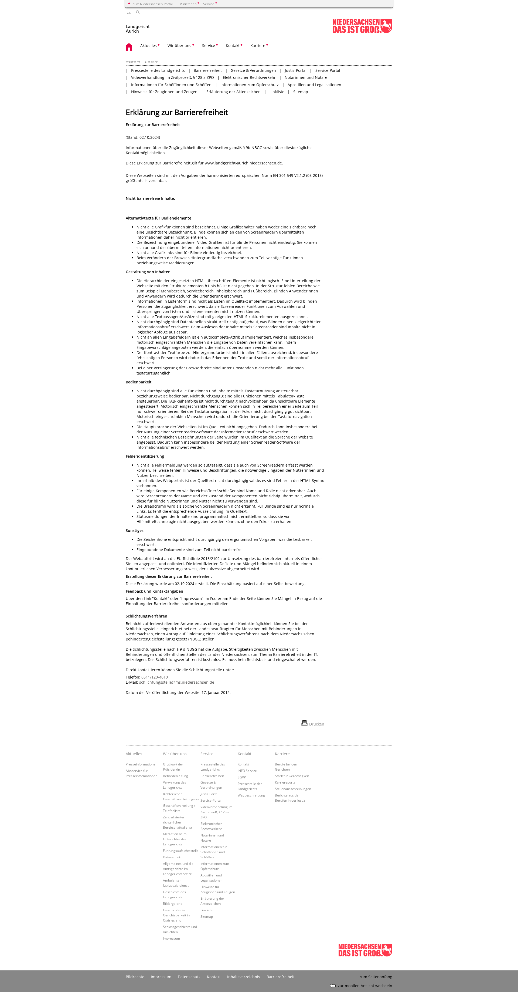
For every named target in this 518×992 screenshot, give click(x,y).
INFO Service (247, 770)
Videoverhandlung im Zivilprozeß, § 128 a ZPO (172, 77)
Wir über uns (175, 753)
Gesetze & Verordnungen (253, 70)
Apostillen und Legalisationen (314, 84)
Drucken (316, 724)
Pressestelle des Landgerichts (158, 70)
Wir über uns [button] (179, 45)
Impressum (171, 938)
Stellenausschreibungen (293, 789)
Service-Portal (327, 70)
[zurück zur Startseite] (138, 27)
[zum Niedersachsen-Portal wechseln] (362, 32)
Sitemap (300, 91)
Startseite (133, 62)
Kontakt (244, 753)
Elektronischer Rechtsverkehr (249, 77)
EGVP (242, 777)
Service (153, 62)
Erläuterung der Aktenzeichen (233, 91)
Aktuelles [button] (148, 45)
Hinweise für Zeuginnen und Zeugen (164, 91)
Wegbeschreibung (251, 795)
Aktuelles (134, 753)
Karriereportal (285, 782)
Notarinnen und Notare (306, 77)
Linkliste (277, 91)
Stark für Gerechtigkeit (292, 776)
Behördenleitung (175, 776)
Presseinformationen (141, 764)
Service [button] (208, 45)
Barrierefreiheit (208, 70)
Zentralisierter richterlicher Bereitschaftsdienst (177, 822)
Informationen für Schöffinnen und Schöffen (171, 84)
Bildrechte (135, 976)
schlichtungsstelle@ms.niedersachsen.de (176, 682)
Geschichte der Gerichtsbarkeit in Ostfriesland (176, 915)
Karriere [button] (257, 45)
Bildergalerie (172, 903)
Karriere (282, 753)
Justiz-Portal (295, 70)
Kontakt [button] (233, 45)
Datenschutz (172, 857)
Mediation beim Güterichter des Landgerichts (174, 839)
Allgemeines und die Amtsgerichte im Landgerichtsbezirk (178, 868)
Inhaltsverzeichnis (243, 976)
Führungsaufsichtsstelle (181, 850)
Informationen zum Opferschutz (249, 84)
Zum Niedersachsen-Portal (152, 4)
